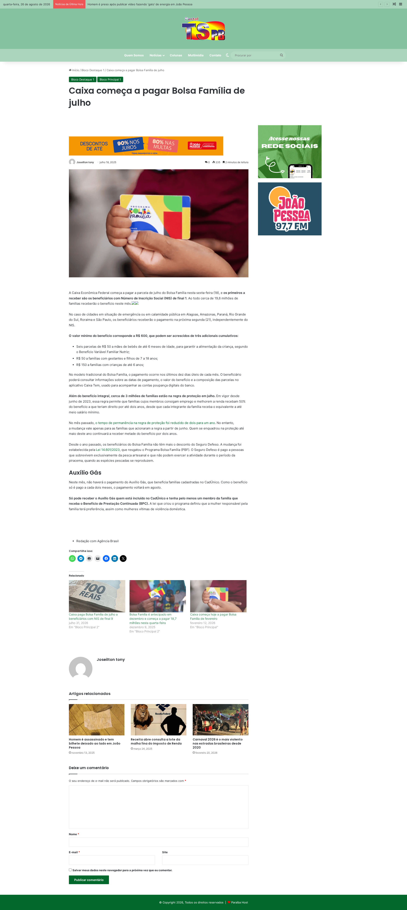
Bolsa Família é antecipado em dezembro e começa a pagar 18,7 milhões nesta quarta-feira (153, 619)
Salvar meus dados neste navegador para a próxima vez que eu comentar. (122, 870)
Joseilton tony (85, 162)
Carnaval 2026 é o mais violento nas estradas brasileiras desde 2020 (218, 743)
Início (75, 70)
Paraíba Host (239, 902)
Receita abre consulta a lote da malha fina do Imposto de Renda (156, 741)
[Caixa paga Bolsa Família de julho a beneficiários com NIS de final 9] (97, 596)
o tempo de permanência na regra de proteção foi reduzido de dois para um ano (155, 423)
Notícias (156, 55)
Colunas (176, 55)
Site (165, 852)
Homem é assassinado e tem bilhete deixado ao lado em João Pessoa (94, 743)
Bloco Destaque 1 (92, 70)
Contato (215, 55)
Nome (74, 834)
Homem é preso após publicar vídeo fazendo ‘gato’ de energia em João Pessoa (140, 4)
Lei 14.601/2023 (108, 450)
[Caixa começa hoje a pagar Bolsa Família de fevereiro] (218, 596)
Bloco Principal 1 (110, 79)
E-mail (74, 852)
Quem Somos (134, 55)
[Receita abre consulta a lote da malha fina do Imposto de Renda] (158, 719)
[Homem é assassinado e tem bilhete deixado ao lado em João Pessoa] (96, 719)
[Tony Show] (203, 28)
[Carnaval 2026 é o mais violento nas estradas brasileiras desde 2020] (220, 719)
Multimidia (196, 55)
